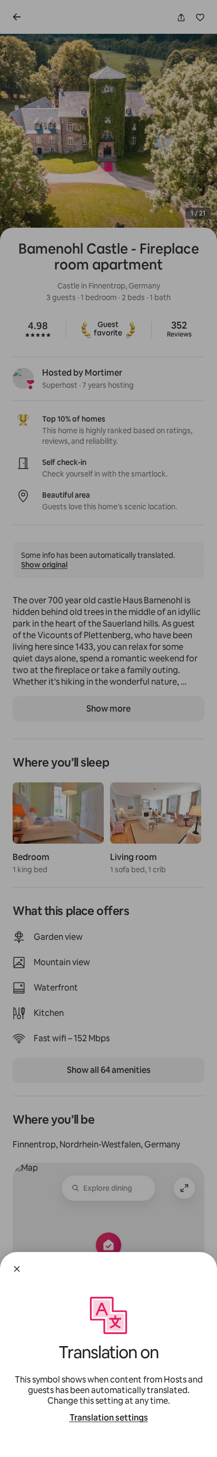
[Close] (17, 1269)
